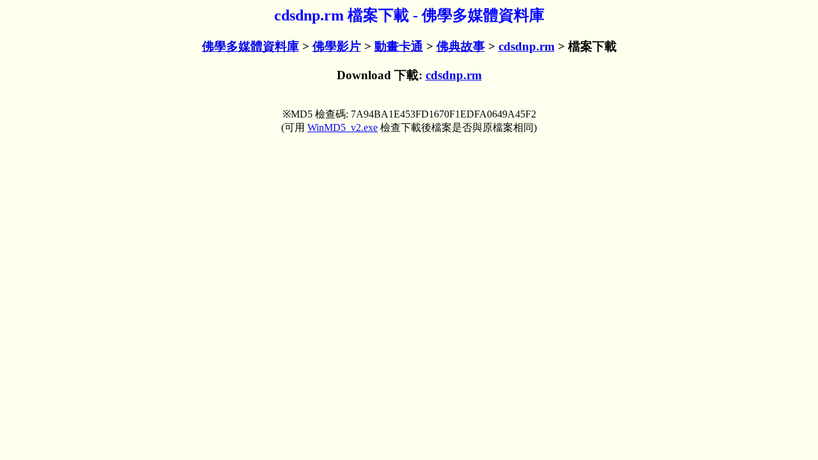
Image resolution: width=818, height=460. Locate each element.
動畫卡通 (398, 46)
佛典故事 (460, 46)
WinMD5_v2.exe (342, 127)
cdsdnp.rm (526, 46)
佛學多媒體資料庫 (250, 46)
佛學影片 (337, 46)
